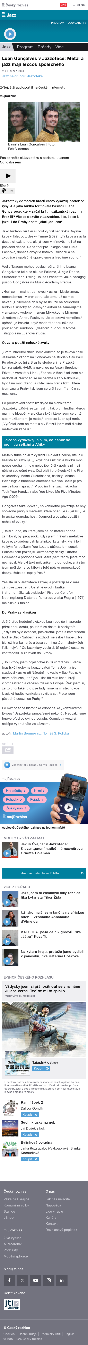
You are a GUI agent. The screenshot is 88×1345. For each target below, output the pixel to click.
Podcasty (11, 1250)
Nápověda (53, 1205)
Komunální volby (16, 1205)
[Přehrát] (8, 176)
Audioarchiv (77, 22)
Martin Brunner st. (27, 733)
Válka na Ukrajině (16, 1199)
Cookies (9, 1334)
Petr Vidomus (18, 149)
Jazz (6, 46)
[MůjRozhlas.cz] (8, 96)
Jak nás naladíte (58, 1199)
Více (61, 46)
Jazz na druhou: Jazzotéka (22, 76)
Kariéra (51, 1218)
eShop (9, 1218)
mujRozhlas (11, 779)
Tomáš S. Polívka (56, 733)
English (69, 1334)
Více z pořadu (17, 887)
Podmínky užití (51, 1334)
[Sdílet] (11, 191)
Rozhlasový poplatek (61, 1230)
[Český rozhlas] (15, 5)
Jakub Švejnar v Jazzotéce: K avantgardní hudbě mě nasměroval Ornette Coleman (52, 848)
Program (57, 22)
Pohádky (12, 799)
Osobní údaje (28, 1334)
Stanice (9, 1211)
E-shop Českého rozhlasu (29, 977)
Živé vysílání (14, 808)
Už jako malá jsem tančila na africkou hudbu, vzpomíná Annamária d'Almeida (52, 916)
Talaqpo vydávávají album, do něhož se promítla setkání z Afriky (37, 442)
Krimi (38, 791)
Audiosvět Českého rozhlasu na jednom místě (33, 827)
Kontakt (52, 1224)
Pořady (44, 46)
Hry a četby (14, 791)
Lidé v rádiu (54, 1211)
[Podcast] (3, 191)
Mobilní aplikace (16, 1256)
